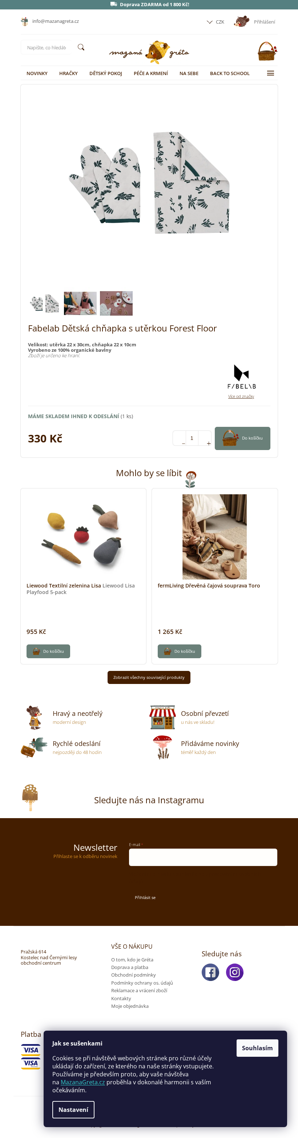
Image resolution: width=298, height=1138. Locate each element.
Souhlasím (257, 1048)
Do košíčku (252, 438)
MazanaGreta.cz (83, 1082)
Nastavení (73, 1110)
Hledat (81, 47)
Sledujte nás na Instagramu (149, 800)
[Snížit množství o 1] (179, 438)
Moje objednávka (130, 1006)
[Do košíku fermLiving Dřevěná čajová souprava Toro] (179, 651)
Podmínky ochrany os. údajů (142, 983)
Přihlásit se (145, 897)
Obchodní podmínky (133, 975)
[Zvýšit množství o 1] (204, 438)
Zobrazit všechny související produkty (149, 677)
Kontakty (121, 998)
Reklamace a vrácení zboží (139, 990)
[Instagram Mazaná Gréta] (237, 972)
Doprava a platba (129, 967)
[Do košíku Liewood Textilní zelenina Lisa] (48, 651)
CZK (219, 21)
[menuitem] (37, 73)
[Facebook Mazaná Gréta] (213, 972)
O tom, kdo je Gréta (132, 959)
